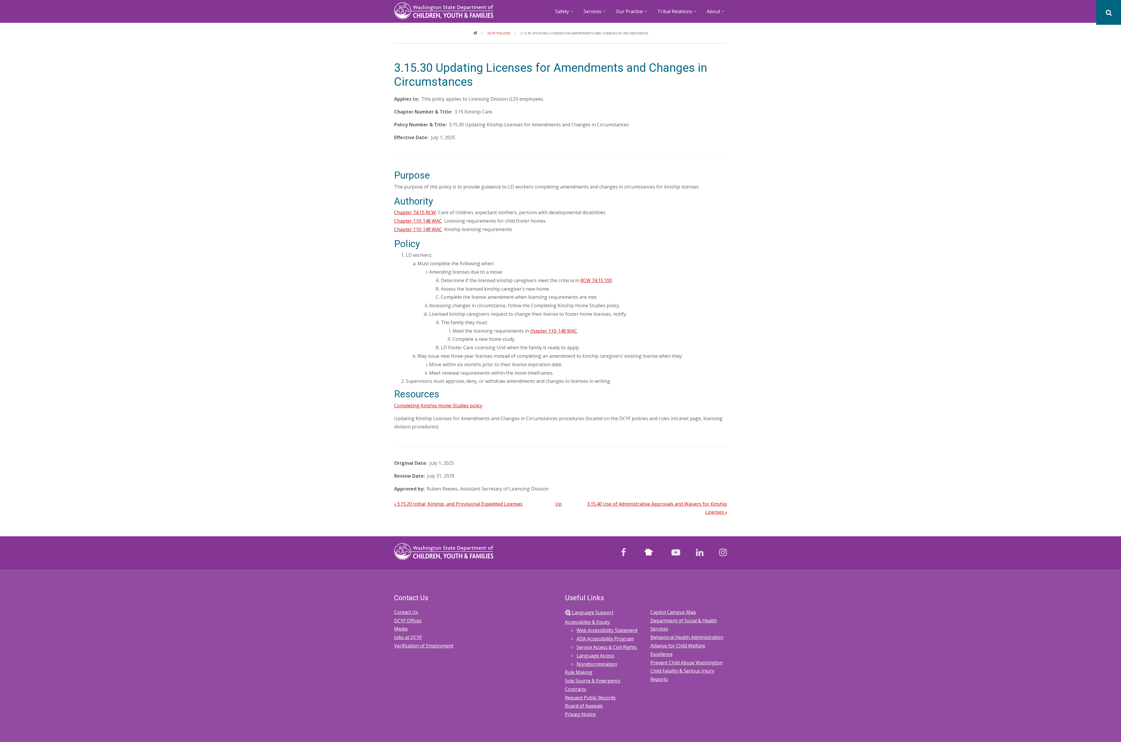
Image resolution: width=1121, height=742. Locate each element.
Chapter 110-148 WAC (418, 221)
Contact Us (406, 612)
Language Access (595, 655)
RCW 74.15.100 (596, 280)
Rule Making (578, 672)
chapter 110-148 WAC (553, 331)
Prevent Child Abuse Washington (686, 662)
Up (558, 504)
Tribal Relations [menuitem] (677, 13)
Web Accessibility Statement (607, 630)
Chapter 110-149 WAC (418, 229)
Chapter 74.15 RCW (415, 212)
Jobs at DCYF (408, 637)
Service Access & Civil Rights (607, 647)
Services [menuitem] (595, 13)
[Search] (1108, 12)
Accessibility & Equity (587, 622)
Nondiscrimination (597, 664)
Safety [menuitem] (564, 13)
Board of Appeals (584, 706)
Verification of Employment (423, 646)
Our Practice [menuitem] (632, 13)
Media (401, 629)
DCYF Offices (408, 620)
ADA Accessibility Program (605, 638)
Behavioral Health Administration (686, 637)
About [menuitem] (716, 13)
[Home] (443, 10)
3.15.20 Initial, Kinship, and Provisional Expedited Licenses (458, 504)
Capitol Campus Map (673, 612)
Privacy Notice (580, 714)
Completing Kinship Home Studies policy (438, 405)
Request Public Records (590, 697)
